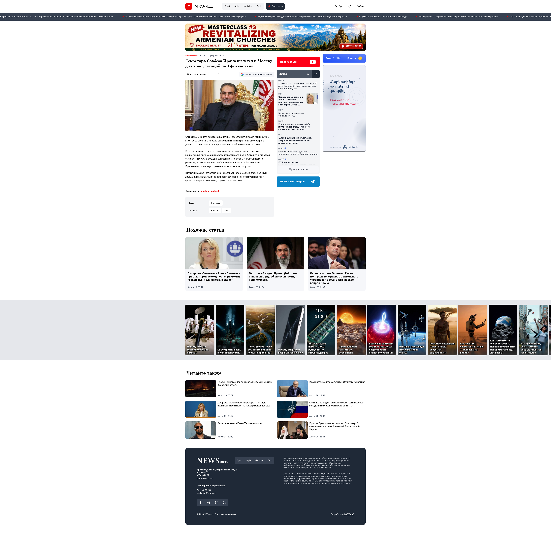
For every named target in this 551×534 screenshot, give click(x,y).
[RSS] (308, 74)
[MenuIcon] (188, 6)
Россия (214, 210)
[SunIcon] (349, 6)
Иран (226, 210)
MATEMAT (349, 514)
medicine (248, 6)
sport (227, 6)
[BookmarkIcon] (218, 74)
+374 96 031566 (204, 490)
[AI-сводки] (316, 74)
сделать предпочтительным (258, 74)
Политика (191, 55)
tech (259, 6)
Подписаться (288, 62)
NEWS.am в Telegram (292, 181)
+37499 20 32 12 (204, 475)
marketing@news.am (206, 493)
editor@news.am (205, 478)
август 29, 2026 (300, 169)
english (205, 191)
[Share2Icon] (211, 74)
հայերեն (215, 191)
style (236, 6)
